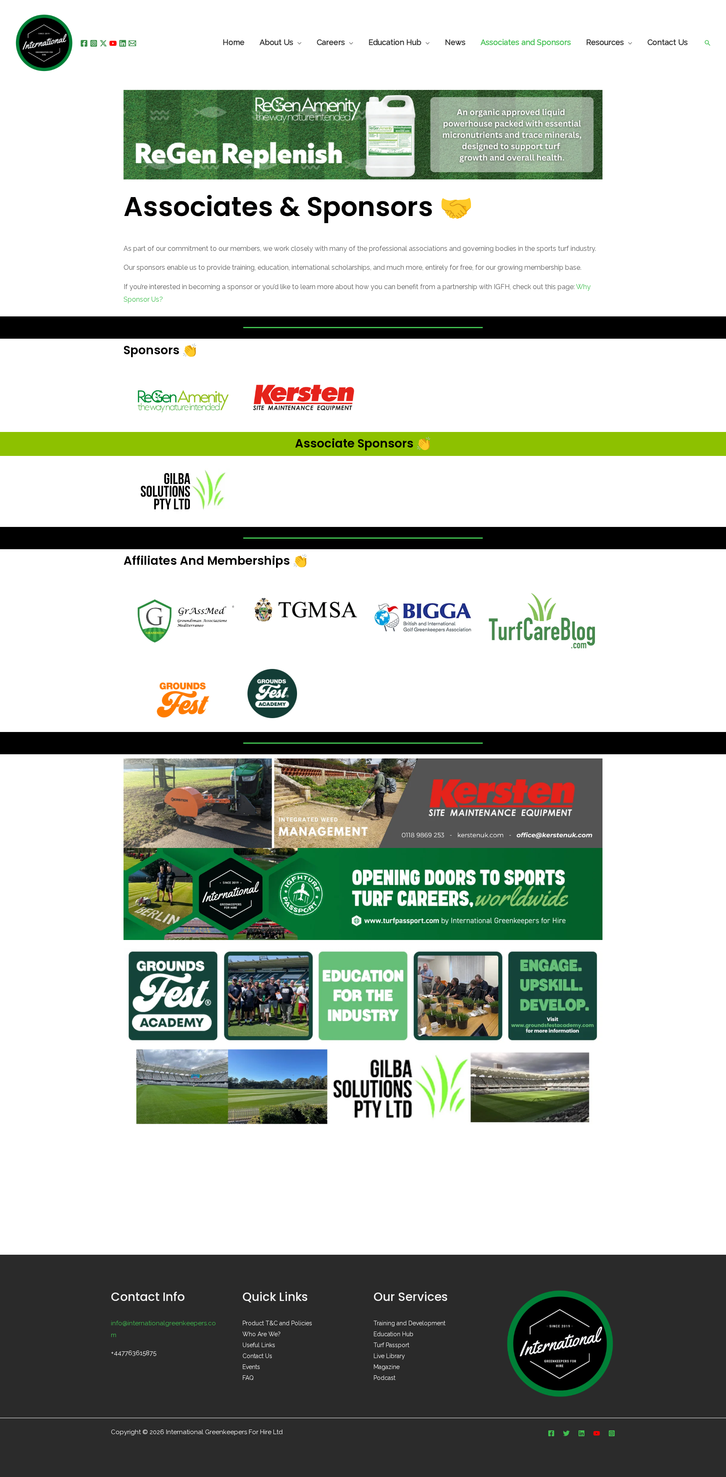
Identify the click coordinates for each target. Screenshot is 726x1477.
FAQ (248, 1377)
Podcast (384, 1377)
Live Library (389, 1356)
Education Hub (394, 43)
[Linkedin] (122, 43)
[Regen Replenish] (363, 134)
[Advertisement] (363, 1192)
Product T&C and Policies (277, 1323)
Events (251, 1367)
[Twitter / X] (103, 43)
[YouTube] (113, 43)
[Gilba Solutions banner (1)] (363, 1088)
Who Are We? (261, 1334)
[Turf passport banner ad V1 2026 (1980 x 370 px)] (363, 894)
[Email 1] (132, 43)
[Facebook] (84, 43)
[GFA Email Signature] (363, 995)
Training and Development (409, 1323)
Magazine (387, 1367)
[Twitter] (566, 1433)
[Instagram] (93, 43)
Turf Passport (391, 1345)
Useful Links (258, 1345)
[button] (707, 43)
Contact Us (257, 1356)
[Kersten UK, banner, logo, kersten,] (363, 802)
